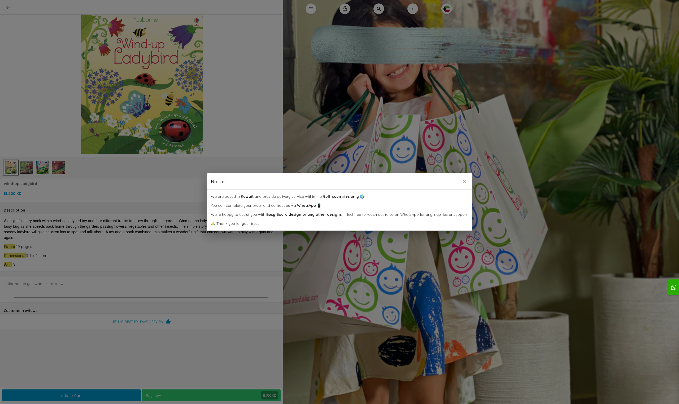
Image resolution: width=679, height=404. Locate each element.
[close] (464, 181)
